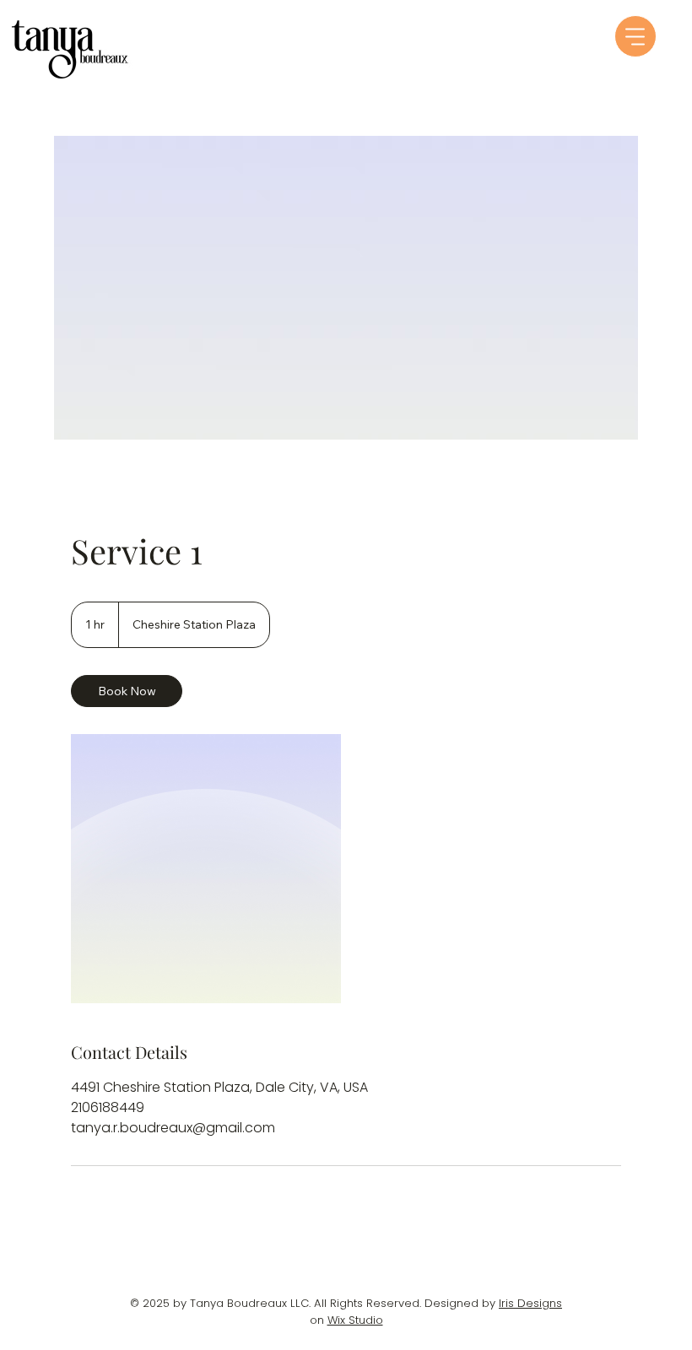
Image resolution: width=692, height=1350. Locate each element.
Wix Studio (355, 1320)
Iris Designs (530, 1303)
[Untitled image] (206, 868)
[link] (126, 691)
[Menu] (635, 36)
